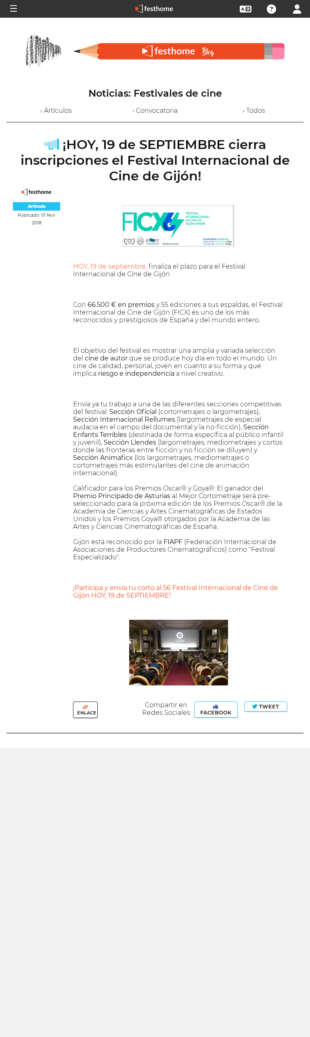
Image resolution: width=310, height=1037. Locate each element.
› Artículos (56, 110)
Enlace (86, 713)
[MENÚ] (13, 9)
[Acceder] (297, 8)
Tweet (268, 707)
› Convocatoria (155, 110)
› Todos (254, 110)
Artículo (37, 206)
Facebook (216, 713)
